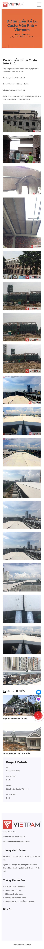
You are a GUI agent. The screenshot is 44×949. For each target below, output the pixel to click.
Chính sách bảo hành (14, 894)
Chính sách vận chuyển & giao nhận (20, 901)
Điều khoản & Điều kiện (15, 887)
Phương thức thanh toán (15, 898)
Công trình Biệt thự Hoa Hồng (17, 753)
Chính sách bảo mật (13, 890)
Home (17, 34)
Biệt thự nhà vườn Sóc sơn (15, 718)
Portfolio (26, 34)
